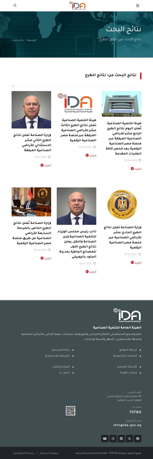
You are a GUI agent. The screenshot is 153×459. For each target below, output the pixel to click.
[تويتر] (129, 438)
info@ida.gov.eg (127, 425)
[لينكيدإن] (121, 438)
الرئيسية (31, 40)
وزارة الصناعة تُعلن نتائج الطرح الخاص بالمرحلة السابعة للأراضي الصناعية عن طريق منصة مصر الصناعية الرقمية (32, 233)
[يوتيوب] (105, 438)
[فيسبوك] (137, 438)
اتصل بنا (64, 372)
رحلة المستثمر (61, 350)
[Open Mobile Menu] (137, 5)
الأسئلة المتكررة (127, 366)
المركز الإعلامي (61, 366)
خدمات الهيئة (128, 372)
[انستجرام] (113, 438)
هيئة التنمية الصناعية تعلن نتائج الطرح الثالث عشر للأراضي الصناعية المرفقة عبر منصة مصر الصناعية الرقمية (78, 130)
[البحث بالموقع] (15, 5)
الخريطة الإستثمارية (57, 356)
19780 (135, 413)
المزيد (137, 169)
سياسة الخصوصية (23, 453)
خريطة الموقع (128, 350)
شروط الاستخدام (49, 453)
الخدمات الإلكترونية (125, 356)
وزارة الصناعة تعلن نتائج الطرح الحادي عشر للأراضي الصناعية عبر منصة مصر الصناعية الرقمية (122, 238)
